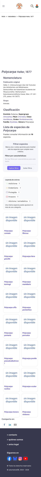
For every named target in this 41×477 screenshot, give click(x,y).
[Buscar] (3, 6)
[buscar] (32, 6)
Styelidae (13, 122)
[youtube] (25, 458)
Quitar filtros (27, 168)
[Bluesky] (15, 458)
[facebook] (9, 458)
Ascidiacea (7, 119)
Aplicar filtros (14, 168)
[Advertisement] (20, 45)
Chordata (22, 117)
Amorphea (7, 117)
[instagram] (20, 459)
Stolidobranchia (25, 119)
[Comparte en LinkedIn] (10, 425)
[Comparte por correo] (15, 425)
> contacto (12, 435)
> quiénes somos (15, 439)
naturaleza (12, 16)
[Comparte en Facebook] (4, 425)
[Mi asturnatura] (37, 6)
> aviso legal (13, 444)
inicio (3, 16)
